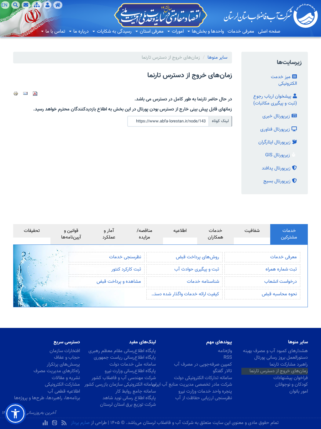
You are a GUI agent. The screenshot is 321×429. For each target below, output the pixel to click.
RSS (228, 357)
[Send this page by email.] (25, 93)
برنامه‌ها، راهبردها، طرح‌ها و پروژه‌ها (47, 398)
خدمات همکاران (215, 234)
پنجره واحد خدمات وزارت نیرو (205, 391)
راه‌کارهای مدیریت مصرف (57, 371)
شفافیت (252, 230)
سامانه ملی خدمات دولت (132, 364)
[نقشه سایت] (37, 5)
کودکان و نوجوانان (291, 384)
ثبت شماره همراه (281, 269)
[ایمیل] (26, 5)
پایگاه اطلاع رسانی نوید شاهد (129, 398)
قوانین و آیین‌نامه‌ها (71, 234)
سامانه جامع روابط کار (135, 391)
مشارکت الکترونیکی (62, 384)
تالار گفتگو (222, 371)
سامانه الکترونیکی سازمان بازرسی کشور (122, 384)
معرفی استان (151, 31)
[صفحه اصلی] (57, 5)
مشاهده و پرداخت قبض (119, 281)
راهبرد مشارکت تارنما (289, 364)
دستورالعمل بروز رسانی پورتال (281, 357)
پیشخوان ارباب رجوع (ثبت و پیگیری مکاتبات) (275, 100)
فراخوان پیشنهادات (290, 378)
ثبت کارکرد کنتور (126, 269)
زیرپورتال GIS (277, 155)
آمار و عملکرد (109, 234)
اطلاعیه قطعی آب (64, 391)
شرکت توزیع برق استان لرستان (128, 404)
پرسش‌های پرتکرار (63, 364)
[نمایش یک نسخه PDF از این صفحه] (35, 93)
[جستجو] (15, 5)
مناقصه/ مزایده (144, 234)
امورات (177, 31)
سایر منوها (217, 57)
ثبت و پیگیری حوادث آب (196, 269)
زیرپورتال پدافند (276, 168)
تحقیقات (32, 230)
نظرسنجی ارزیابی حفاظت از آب (203, 398)
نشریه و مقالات (66, 378)
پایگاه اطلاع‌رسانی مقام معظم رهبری (122, 351)
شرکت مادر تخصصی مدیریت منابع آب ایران (198, 384)
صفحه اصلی (269, 31)
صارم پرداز (80, 422)
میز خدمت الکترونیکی (284, 80)
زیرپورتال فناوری (275, 129)
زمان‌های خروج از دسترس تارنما (279, 371)
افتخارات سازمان (65, 351)
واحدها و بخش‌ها (207, 31)
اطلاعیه (180, 230)
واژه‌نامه (225, 351)
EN (4, 5)
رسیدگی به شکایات (114, 31)
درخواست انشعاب (280, 281)
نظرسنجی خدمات (125, 257)
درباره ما (80, 31)
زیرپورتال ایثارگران (274, 142)
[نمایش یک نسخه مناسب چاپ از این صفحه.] (15, 93)
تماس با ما (54, 31)
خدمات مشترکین (289, 234)
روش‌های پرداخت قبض (197, 257)
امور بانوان (298, 391)
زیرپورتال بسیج (277, 181)
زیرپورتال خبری (276, 116)
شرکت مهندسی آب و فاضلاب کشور (124, 378)
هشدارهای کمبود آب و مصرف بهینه (275, 351)
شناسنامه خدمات (203, 281)
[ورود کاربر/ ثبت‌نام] (47, 5)
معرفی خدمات (241, 31)
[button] (15, 414)
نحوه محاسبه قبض (279, 294)
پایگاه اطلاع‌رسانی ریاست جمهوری (125, 357)
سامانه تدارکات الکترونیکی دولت (203, 378)
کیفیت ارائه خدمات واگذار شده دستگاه (184, 294)
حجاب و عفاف (67, 357)
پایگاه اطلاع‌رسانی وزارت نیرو (130, 371)
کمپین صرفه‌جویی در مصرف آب (203, 364)
